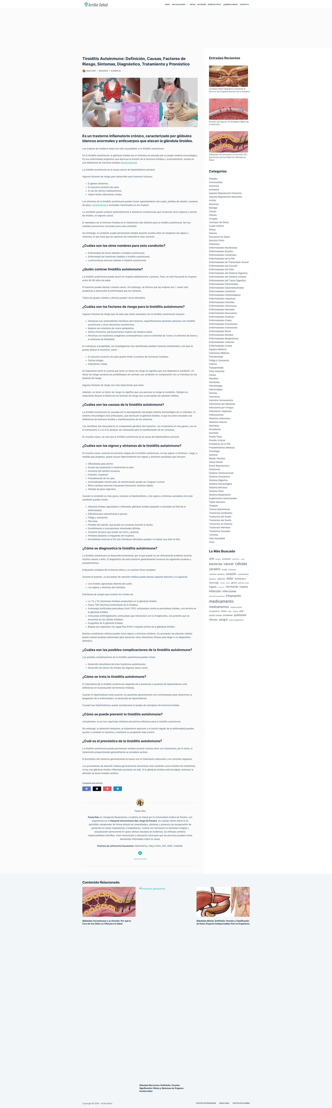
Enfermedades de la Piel (222, 258)
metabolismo (214, 611)
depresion (212, 579)
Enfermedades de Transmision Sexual (229, 262)
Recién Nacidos (217, 458)
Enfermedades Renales (221, 335)
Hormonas (214, 396)
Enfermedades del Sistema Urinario (227, 276)
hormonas (232, 586)
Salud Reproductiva (219, 465)
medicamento (221, 601)
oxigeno (235, 611)
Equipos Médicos (218, 349)
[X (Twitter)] (97, 788)
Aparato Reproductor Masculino (225, 196)
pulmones (240, 615)
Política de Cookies (241, 1103)
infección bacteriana (217, 596)
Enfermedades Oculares (221, 316)
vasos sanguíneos (236, 620)
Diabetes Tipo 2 (214, 4)
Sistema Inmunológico (220, 484)
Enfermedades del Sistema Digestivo (228, 273)
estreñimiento (99, 205)
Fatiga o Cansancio (219, 360)
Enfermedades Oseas (220, 320)
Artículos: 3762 (140, 859)
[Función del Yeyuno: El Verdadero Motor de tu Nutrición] (228, 109)
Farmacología (216, 356)
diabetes (221, 579)
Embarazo (214, 244)
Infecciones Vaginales (220, 411)
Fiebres (213, 364)
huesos (244, 586)
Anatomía (214, 186)
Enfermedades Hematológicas (225, 295)
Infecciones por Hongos (221, 407)
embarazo (240, 578)
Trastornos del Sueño (220, 520)
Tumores (213, 534)
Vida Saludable (217, 538)
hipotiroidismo (128, 162)
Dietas (192, 4)
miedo (224, 611)
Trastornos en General (220, 524)
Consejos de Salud (219, 222)
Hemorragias (215, 389)
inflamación (233, 595)
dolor (230, 578)
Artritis (212, 200)
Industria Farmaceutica (221, 400)
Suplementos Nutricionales (223, 498)
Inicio (167, 4)
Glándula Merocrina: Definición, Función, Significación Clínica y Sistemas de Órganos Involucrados (161, 1088)
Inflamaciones (216, 415)
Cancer (212, 211)
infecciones (229, 591)
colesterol (232, 570)
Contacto (244, 4)
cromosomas (243, 574)
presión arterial (215, 615)
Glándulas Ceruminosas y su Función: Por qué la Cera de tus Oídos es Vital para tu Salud (228, 157)
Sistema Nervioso (218, 487)
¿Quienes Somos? (230, 4)
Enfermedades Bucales (221, 251)
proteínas (228, 615)
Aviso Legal (224, 1103)
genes (234, 583)
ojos (229, 611)
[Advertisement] (166, 28)
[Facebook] (86, 788)
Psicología (214, 451)
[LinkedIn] (117, 788)
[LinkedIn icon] (140, 853)
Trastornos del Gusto (220, 516)
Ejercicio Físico (216, 240)
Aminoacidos (216, 182)
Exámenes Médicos (219, 353)
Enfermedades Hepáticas (222, 298)
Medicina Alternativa (219, 418)
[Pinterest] (107, 788)
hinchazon (221, 587)
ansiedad (226, 559)
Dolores (213, 233)
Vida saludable (178, 4)
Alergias (213, 178)
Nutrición (201, 4)
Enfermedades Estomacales (223, 284)
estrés (222, 583)
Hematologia (215, 385)
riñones (213, 619)
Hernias (213, 393)
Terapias (213, 505)
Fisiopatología (216, 367)
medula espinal (236, 607)
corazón (231, 574)
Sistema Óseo (216, 491)
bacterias (215, 564)
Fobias (212, 375)
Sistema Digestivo (218, 480)
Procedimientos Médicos (222, 447)
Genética (213, 378)
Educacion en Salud (219, 237)
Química (213, 455)
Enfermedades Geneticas (222, 291)
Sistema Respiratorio (220, 494)
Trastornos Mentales (219, 527)
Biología (213, 207)
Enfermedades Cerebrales (222, 255)
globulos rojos (243, 583)
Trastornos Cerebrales (220, 513)
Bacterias (214, 204)
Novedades (215, 429)
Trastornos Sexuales (219, 531)
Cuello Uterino (216, 226)
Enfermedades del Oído (221, 269)
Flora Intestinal (216, 371)
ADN (211, 558)
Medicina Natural (218, 422)
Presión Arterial (217, 440)
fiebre (228, 583)
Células (213, 215)
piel (241, 611)
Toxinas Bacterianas (219, 509)
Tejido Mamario (217, 502)
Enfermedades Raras (220, 331)
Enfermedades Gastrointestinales (226, 287)
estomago (214, 582)
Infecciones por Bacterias (222, 404)
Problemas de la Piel (219, 444)
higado (213, 586)
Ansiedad (214, 189)
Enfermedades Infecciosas (223, 306)
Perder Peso (215, 436)
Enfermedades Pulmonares (223, 327)
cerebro (214, 569)
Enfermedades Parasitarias (223, 324)
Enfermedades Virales (220, 345)
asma (242, 559)
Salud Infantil (216, 462)
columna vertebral (216, 574)
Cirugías (213, 218)
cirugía (224, 569)
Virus (211, 542)
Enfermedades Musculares (223, 313)
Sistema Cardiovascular (221, 473)
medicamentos (219, 606)
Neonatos (214, 425)
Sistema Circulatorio (219, 476)
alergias (218, 559)
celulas (241, 563)
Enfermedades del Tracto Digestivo (227, 280)
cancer (229, 564)
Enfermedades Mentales (222, 309)
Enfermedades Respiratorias (224, 338)
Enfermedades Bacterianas (223, 247)
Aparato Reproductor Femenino (225, 193)
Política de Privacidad (206, 1103)
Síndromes (214, 469)
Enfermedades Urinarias (221, 342)
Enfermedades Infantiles (221, 302)
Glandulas (116, 71)
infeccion (215, 591)
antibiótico (236, 559)
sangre (223, 619)
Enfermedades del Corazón (223, 266)
